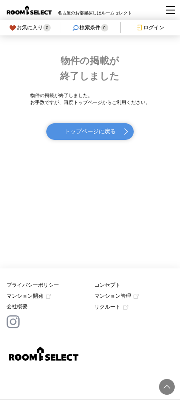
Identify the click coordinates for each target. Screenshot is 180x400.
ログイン (153, 27)
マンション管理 (112, 296)
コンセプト (107, 285)
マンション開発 (25, 296)
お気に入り (32, 27)
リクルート (107, 307)
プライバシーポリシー (33, 285)
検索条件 (93, 27)
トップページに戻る (90, 131)
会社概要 (17, 306)
